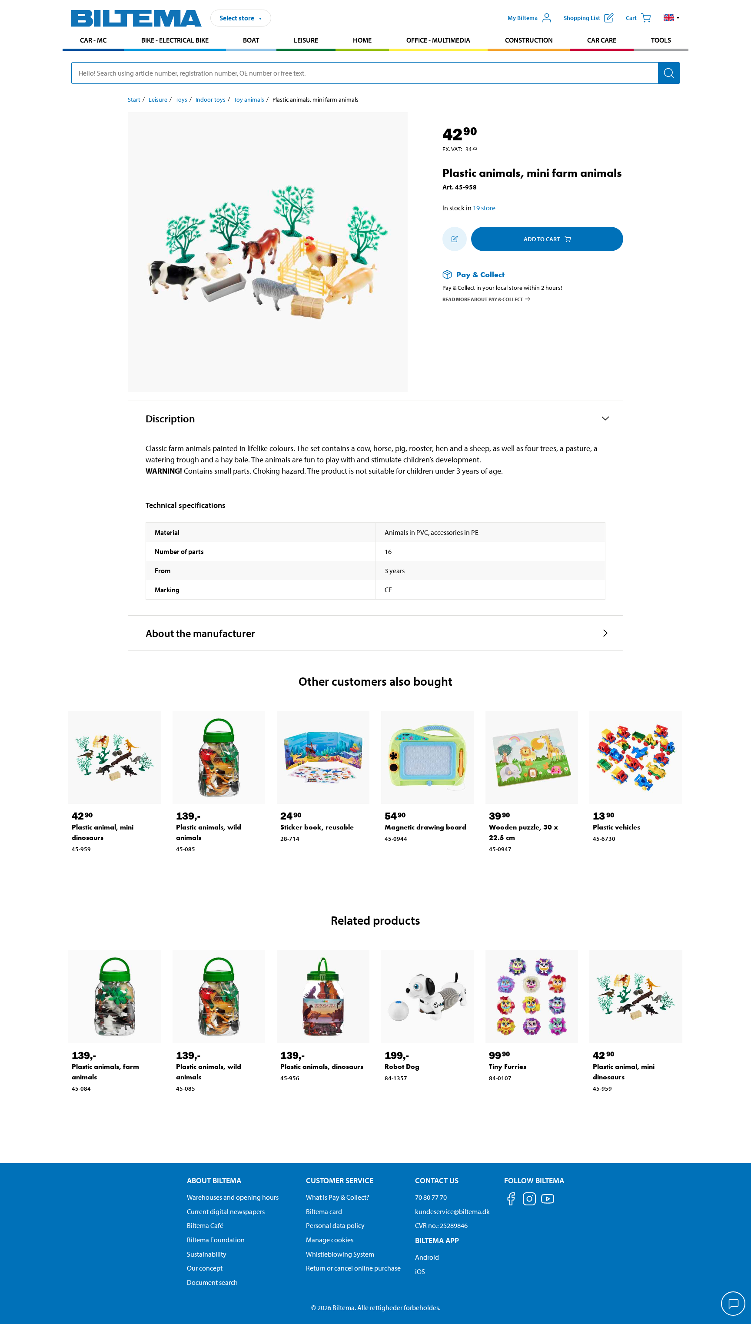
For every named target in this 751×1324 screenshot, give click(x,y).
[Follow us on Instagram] (529, 1200)
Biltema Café (205, 1225)
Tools (661, 40)
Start (134, 99)
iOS (420, 1271)
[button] (671, 17)
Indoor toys (211, 99)
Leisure (306, 40)
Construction (529, 40)
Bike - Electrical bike (175, 40)
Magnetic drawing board (425, 827)
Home (362, 40)
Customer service (339, 1180)
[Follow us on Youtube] (548, 1203)
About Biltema (214, 1180)
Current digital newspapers (226, 1211)
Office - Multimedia (438, 40)
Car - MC (93, 40)
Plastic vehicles (616, 827)
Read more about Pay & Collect (482, 298)
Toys (181, 99)
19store (484, 207)
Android (427, 1257)
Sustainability (206, 1254)
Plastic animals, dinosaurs (321, 1066)
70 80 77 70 (431, 1197)
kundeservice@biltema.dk (452, 1211)
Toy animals (249, 99)
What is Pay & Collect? (337, 1197)
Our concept (205, 1268)
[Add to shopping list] (454, 239)
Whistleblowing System (340, 1254)
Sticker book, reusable (317, 827)
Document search (212, 1282)
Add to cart (542, 239)
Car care (601, 40)
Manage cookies (329, 1239)
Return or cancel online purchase (353, 1268)
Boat (251, 40)
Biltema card (324, 1211)
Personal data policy (335, 1225)
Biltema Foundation (216, 1239)
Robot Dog (402, 1066)
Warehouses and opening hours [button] (233, 1197)
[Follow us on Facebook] (511, 1200)
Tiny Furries (507, 1066)
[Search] (669, 73)
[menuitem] (93, 41)
